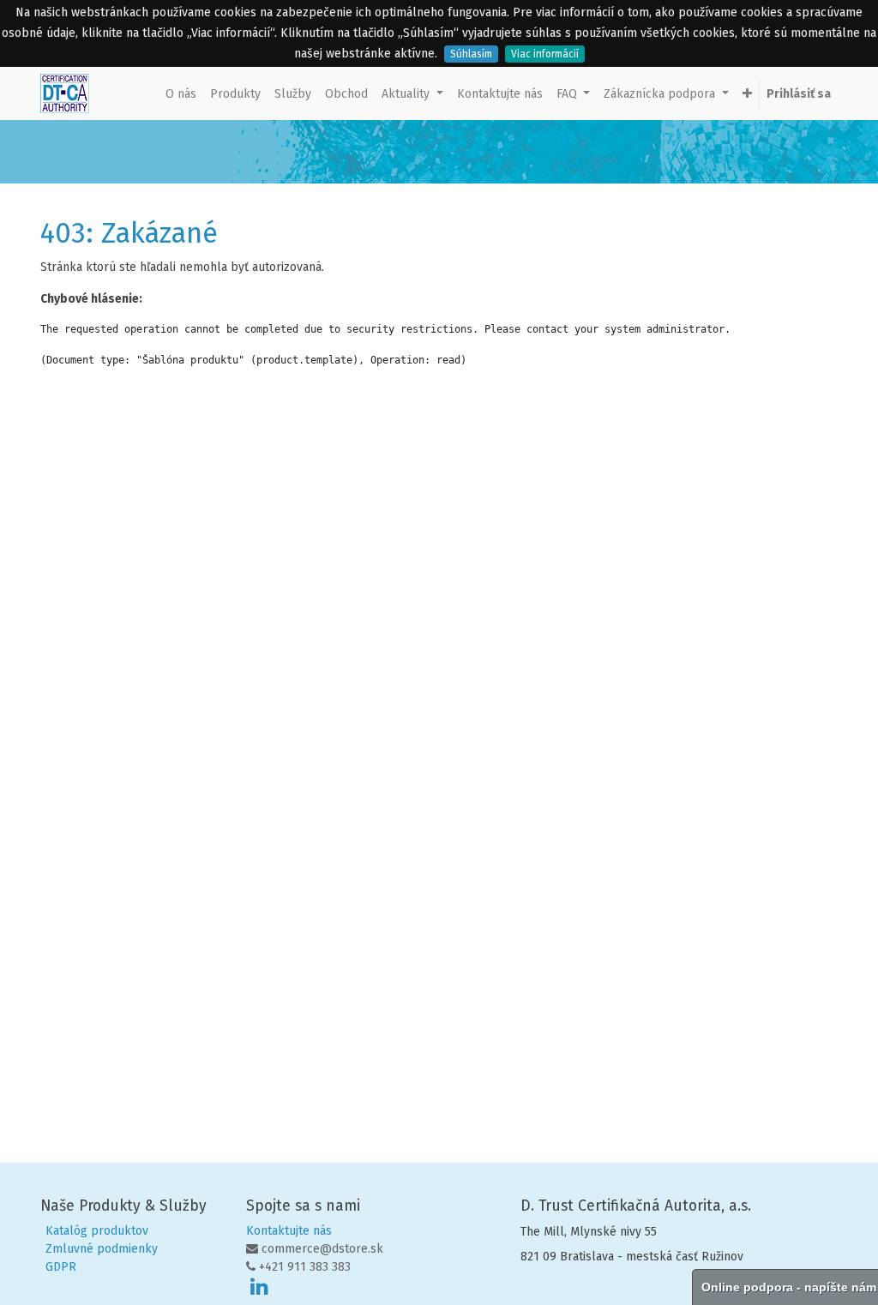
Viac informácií (545, 54)
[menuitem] (181, 94)
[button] (747, 94)
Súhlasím (471, 54)
